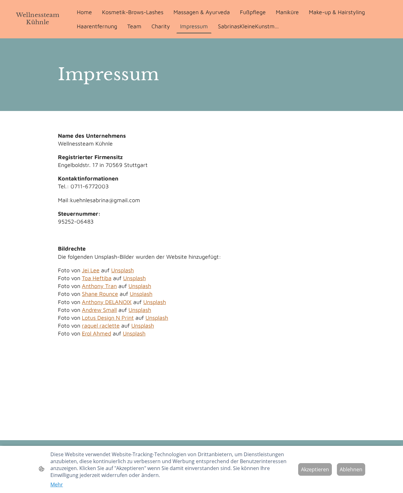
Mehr (56, 484)
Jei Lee (90, 270)
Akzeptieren (315, 469)
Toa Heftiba (96, 278)
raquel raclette (101, 325)
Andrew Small (99, 310)
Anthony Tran (99, 286)
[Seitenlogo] (38, 30)
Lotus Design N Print (108, 317)
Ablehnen (351, 469)
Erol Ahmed (96, 333)
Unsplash (122, 270)
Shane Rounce (100, 294)
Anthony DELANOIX (107, 302)
